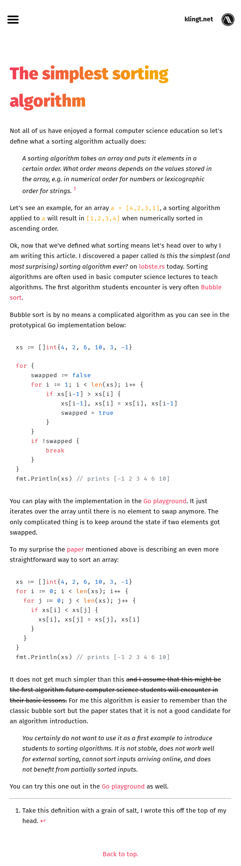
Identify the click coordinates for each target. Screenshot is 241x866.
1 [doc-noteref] (74, 189)
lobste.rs (152, 267)
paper (75, 549)
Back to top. (120, 854)
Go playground (164, 501)
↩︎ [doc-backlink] (43, 821)
